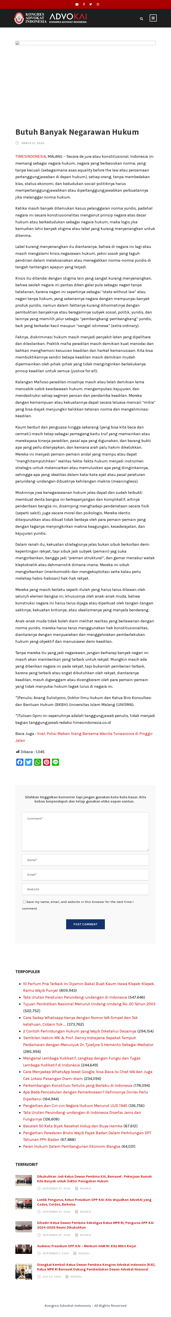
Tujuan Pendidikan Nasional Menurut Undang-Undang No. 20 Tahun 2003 (89, 1003)
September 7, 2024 (56, 1253)
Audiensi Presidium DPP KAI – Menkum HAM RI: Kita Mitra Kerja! (86, 1246)
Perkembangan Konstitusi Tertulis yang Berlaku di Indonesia (77, 1085)
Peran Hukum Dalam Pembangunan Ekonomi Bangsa (71, 1146)
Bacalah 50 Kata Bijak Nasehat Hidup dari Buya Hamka (72, 1126)
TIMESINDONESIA (30, 156)
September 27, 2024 (56, 1188)
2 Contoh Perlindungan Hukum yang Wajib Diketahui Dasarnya (79, 1031)
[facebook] (84, 4)
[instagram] (98, 4)
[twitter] (90, 4)
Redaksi (85, 1188)
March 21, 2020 (33, 143)
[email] (76, 4)
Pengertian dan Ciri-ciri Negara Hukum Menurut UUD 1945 (75, 1105)
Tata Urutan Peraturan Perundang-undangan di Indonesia (75, 997)
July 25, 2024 (52, 1276)
